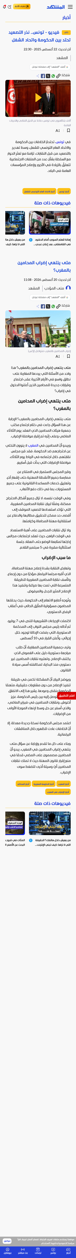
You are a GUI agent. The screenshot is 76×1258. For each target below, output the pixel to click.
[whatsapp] (53, 76)
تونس (60, 142)
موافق (7, 1241)
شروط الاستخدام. (48, 1243)
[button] (38, 18)
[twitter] (48, 76)
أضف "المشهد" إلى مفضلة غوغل (48, 67)
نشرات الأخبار (20, 6)
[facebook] (43, 76)
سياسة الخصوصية (66, 1243)
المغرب (33, 445)
